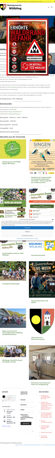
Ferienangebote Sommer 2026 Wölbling (12, 254)
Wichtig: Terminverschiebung (46, 421)
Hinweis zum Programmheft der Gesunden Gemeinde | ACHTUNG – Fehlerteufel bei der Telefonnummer (41, 179)
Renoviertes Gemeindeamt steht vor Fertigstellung (40, 383)
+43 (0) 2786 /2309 (48, 1)
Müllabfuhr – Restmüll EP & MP (11, 422)
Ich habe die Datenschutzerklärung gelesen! (27, 418)
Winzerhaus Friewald (9, 412)
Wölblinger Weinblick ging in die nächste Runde (12, 361)
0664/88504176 (17, 111)
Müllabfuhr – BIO (11, 417)
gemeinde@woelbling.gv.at (12, 114)
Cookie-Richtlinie (20, 238)
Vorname (23, 399)
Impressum (36, 238)
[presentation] (13, 149)
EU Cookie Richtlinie (48, 445)
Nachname (23, 404)
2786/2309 (13, 109)
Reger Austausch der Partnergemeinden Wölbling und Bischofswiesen (12, 332)
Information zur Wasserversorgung (37, 338)
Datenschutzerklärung (28, 238)
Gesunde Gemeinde (38, 255)
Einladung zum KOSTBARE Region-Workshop (11, 162)
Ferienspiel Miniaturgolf (10, 284)
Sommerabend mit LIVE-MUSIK (39, 301)
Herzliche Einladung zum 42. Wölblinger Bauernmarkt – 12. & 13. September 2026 (46, 415)
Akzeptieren (27, 227)
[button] (53, 219)
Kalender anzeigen (6, 426)
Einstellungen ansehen (27, 235)
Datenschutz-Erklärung (32, 445)
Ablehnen (27, 231)
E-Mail (23, 409)
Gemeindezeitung (13, 87)
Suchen (32, 431)
